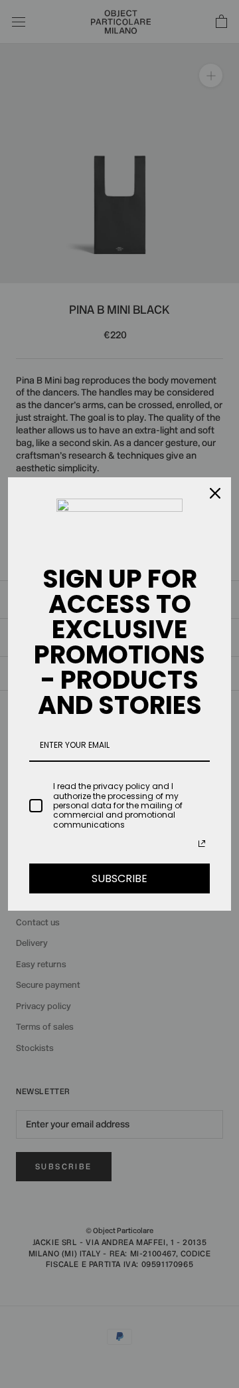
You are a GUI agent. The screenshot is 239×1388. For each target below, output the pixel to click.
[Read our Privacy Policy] (202, 844)
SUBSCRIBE (119, 878)
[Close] (215, 493)
